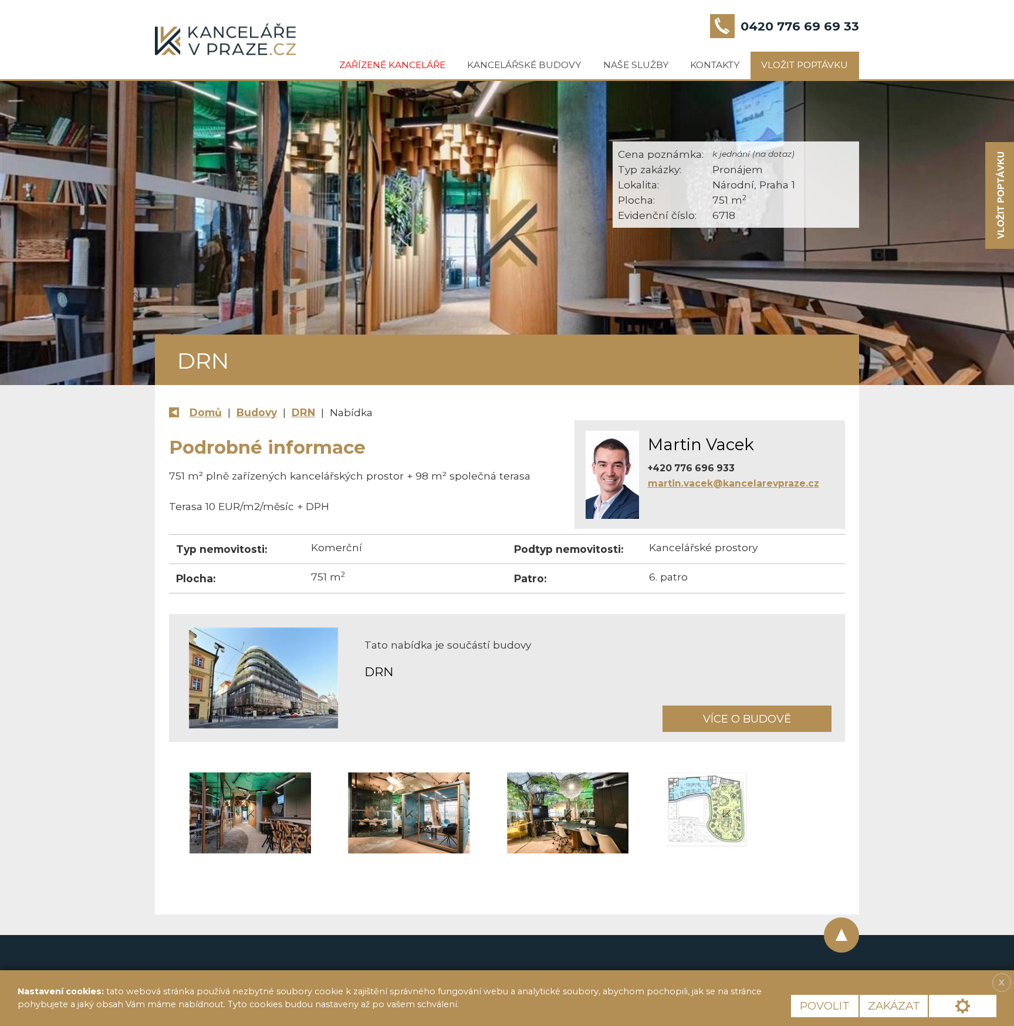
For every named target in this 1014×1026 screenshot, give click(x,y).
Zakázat (894, 1006)
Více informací (501, 1004)
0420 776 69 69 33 (800, 26)
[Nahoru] (841, 935)
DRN (303, 412)
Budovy (256, 412)
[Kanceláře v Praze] (225, 39)
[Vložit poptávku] (999, 195)
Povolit (825, 1006)
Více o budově (747, 718)
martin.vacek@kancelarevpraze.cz (733, 483)
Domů (206, 412)
